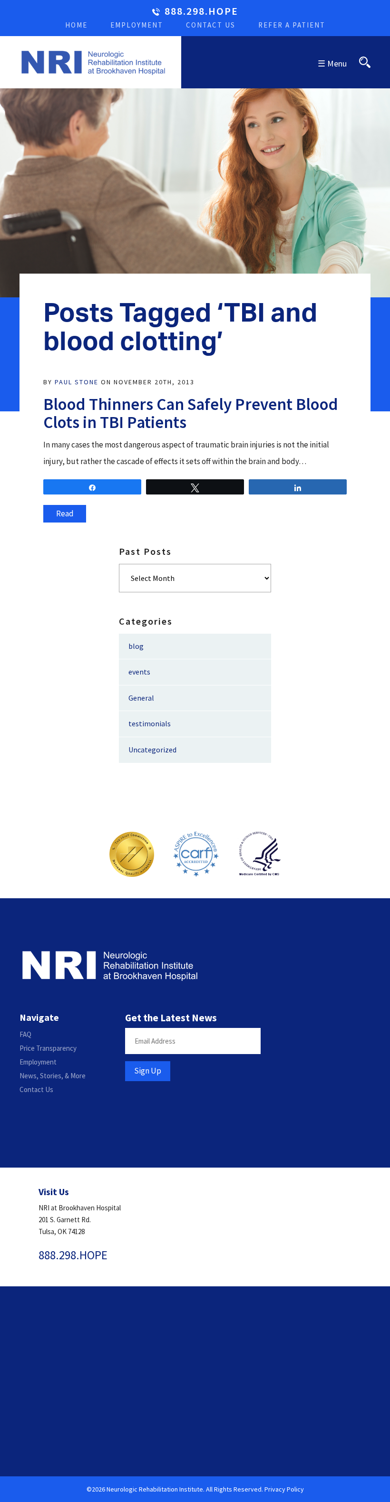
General (141, 698)
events (139, 671)
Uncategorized (152, 749)
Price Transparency (48, 1048)
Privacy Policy (284, 1489)
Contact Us (210, 24)
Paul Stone (76, 382)
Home (76, 24)
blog (136, 646)
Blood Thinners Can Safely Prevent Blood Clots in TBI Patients (190, 413)
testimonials (149, 723)
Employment (136, 24)
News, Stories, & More (53, 1075)
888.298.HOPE (201, 11)
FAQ (25, 1034)
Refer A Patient (291, 24)
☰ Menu (332, 63)
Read (65, 513)
